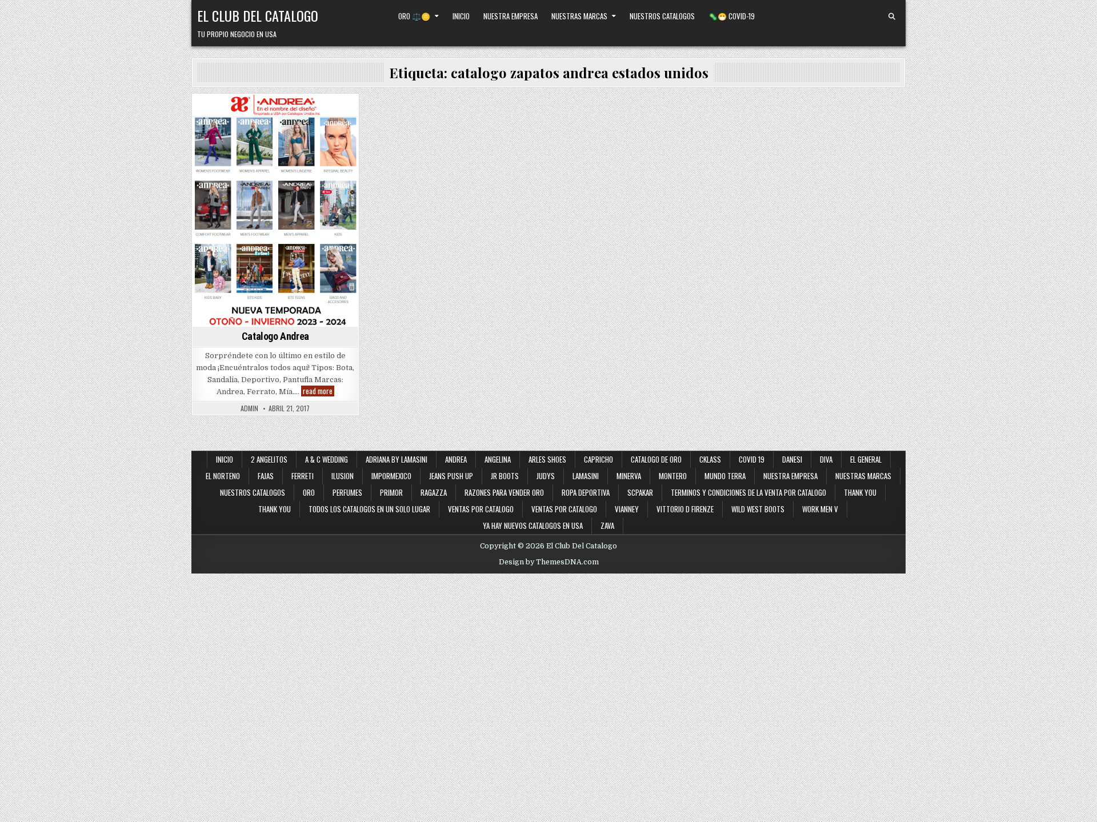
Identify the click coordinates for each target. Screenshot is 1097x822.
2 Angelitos (269, 459)
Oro (309, 492)
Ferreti (302, 476)
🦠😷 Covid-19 (731, 16)
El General (866, 459)
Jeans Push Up (451, 476)
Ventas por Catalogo (481, 509)
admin (249, 408)
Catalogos (292, 114)
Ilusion (342, 476)
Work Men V (820, 509)
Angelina (498, 459)
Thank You (860, 492)
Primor (391, 492)
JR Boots (505, 476)
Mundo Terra (725, 476)
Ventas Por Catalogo (564, 509)
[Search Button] (891, 16)
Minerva (628, 476)
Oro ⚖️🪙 (414, 16)
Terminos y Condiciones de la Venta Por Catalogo (748, 492)
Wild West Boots (757, 509)
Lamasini (585, 476)
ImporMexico (391, 476)
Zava (607, 525)
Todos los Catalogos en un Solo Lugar (369, 509)
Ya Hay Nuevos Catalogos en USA (533, 525)
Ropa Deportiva (586, 492)
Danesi (792, 459)
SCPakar (640, 492)
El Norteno (223, 476)
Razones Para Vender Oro (504, 492)
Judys (546, 476)
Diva (826, 459)
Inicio (461, 16)
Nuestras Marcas (579, 16)
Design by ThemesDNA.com (549, 562)
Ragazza (434, 492)
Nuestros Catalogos (662, 16)
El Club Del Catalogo (257, 15)
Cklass (710, 459)
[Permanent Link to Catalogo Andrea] (275, 210)
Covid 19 (751, 459)
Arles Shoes (547, 459)
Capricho (598, 459)
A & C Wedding (326, 459)
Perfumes (347, 492)
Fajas (266, 476)
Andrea (253, 114)
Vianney (627, 509)
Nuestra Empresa (510, 16)
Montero (673, 476)
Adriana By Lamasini (396, 459)
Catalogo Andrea (275, 336)
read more (318, 391)
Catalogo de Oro (656, 459)
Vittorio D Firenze (685, 509)
